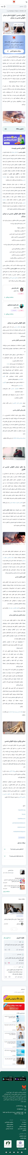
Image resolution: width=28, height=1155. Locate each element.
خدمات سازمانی (9, 1129)
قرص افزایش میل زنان (13, 608)
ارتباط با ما (23, 1124)
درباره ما (24, 1122)
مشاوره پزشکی (10, 1124)
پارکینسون (20, 385)
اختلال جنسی (17, 327)
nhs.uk (23, 814)
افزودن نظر (6, 938)
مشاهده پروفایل (9, 297)
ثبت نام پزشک (10, 1126)
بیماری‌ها (16, 10)
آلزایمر (4, 382)
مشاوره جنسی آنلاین (13, 278)
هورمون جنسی (14, 388)
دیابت (8, 364)
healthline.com (21, 819)
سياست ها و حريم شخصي (22, 1129)
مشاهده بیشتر (6, 891)
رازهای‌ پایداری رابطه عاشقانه (19, 438)
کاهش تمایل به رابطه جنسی (16, 502)
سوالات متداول (22, 1126)
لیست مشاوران (22, 1136)
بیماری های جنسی (11, 10)
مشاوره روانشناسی (9, 1122)
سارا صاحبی (10, 870)
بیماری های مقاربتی (17, 403)
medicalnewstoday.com (19, 832)
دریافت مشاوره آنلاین (15, 51)
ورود (2, 6)
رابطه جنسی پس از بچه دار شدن (15, 712)
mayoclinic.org (21, 810)
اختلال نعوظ (14, 152)
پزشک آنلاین (12, 771)
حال (25, 10)
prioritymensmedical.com (19, 823)
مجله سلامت (21, 10)
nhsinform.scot (21, 827)
